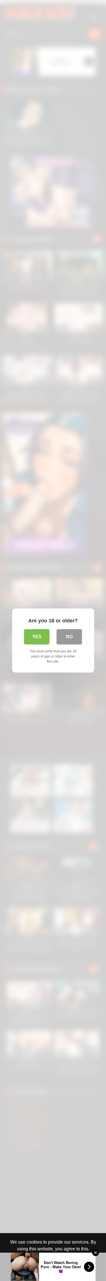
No (69, 636)
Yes (37, 636)
